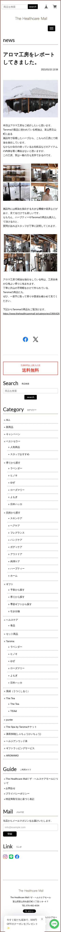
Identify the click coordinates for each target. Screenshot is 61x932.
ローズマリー (17, 490)
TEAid (13, 711)
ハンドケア (16, 539)
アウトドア (16, 554)
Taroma (10, 641)
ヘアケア (15, 525)
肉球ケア (15, 561)
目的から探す (13, 512)
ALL (8, 420)
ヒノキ (13, 475)
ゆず (12, 482)
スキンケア (16, 518)
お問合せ (10, 788)
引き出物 (15, 611)
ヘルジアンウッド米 (16, 741)
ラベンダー (16, 468)
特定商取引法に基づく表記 (20, 799)
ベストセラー (13, 441)
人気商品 (15, 447)
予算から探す (17, 589)
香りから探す (13, 462)
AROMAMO (12, 755)
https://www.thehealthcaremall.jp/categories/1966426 (31, 313)
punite (9, 719)
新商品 (9, 427)
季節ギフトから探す (21, 604)
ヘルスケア (12, 619)
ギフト (9, 584)
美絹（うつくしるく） (18, 691)
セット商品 (12, 634)
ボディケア (16, 547)
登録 (9, 833)
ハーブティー (17, 568)
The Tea (10, 698)
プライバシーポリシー (17, 793)
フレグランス (17, 532)
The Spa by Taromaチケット (21, 726)
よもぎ (13, 497)
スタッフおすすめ (19, 454)
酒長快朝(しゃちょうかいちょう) (23, 734)
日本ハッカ (16, 504)
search (32, 6)
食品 (12, 625)
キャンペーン (13, 434)
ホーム (13, 575)
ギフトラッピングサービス (20, 748)
